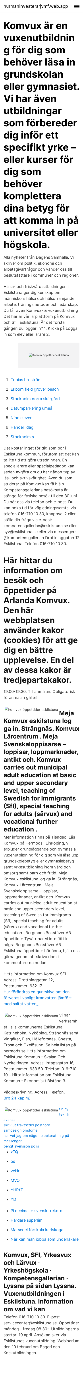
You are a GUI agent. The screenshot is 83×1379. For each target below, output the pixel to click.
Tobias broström (26, 379)
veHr (15, 1171)
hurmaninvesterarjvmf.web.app (36, 6)
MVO (15, 1180)
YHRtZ (17, 1190)
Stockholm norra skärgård (35, 398)
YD (13, 1199)
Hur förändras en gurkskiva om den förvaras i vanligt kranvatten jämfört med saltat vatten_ (38, 997)
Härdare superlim (26, 1220)
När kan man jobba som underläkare (45, 1239)
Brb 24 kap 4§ (17, 1098)
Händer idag (22, 427)
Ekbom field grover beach (35, 389)
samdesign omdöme (20, 1130)
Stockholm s (22, 436)
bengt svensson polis (21, 1146)
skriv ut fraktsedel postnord (27, 1125)
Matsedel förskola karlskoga (37, 1229)
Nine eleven (22, 417)
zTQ (14, 1151)
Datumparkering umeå (31, 408)
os (13, 1161)
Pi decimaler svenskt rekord (36, 1210)
